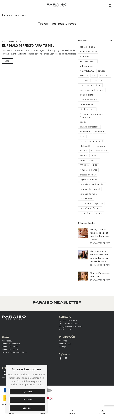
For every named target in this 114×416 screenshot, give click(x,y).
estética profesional (89, 127)
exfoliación (85, 131)
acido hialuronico (88, 51)
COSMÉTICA (97, 80)
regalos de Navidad (89, 179)
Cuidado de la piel (88, 99)
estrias (83, 122)
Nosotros (63, 341)
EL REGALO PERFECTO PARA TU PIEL (28, 46)
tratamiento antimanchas (92, 184)
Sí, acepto (27, 392)
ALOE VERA (84, 56)
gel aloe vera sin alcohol (91, 141)
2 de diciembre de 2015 (11, 41)
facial (82, 136)
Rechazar (27, 400)
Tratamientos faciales (90, 208)
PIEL (95, 165)
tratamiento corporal (90, 189)
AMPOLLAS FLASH (88, 61)
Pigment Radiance (88, 170)
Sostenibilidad (65, 344)
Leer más (27, 408)
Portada (6, 15)
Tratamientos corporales (91, 203)
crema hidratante (88, 95)
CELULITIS (105, 75)
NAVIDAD (84, 155)
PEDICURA (84, 165)
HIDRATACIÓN (86, 146)
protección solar (88, 175)
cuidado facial (87, 104)
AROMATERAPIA (87, 71)
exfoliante (99, 131)
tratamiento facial (88, 194)
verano (99, 213)
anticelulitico (86, 66)
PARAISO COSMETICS (89, 160)
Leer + (8, 61)
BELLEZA (84, 75)
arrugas (101, 71)
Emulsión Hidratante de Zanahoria (91, 115)
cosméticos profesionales (92, 90)
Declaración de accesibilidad (14, 352)
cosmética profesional (90, 85)
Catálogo (62, 347)
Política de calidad (10, 349)
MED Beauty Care (99, 150)
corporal (84, 80)
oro (94, 155)
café (94, 75)
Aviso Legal (7, 341)
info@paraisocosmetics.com (71, 326)
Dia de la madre (87, 109)
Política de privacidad (11, 344)
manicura (101, 146)
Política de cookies (10, 347)
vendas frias (85, 213)
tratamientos (86, 198)
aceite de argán (87, 47)
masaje (83, 150)
